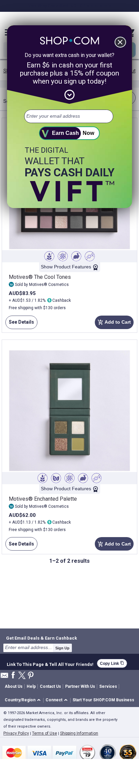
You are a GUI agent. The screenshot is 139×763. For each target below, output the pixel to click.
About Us (14, 686)
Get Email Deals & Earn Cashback (41, 638)
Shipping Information (79, 733)
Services (108, 686)
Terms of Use (44, 733)
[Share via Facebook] (13, 675)
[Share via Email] (4, 677)
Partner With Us (80, 686)
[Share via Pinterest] (30, 676)
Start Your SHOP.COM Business (103, 700)
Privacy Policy (16, 733)
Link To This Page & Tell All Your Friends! (50, 663)
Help (31, 686)
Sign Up (62, 648)
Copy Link (112, 663)
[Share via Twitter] (22, 676)
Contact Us (50, 686)
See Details (19, 324)
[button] (24, 700)
